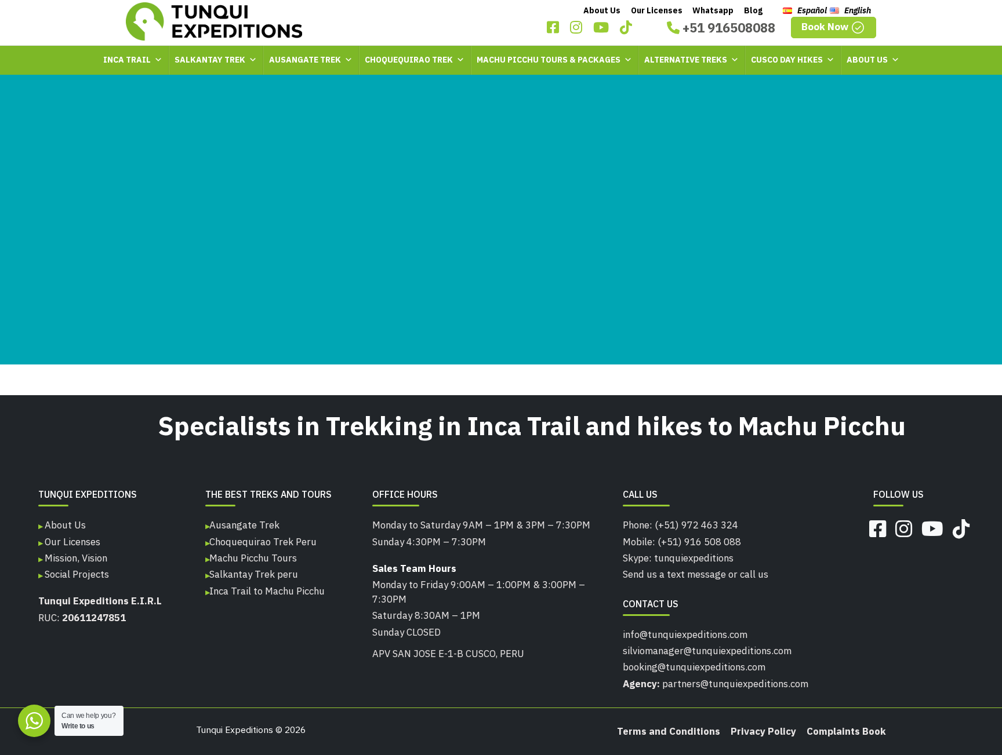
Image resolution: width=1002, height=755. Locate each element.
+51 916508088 (727, 27)
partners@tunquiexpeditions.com (735, 683)
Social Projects (75, 574)
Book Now (826, 26)
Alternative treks (685, 59)
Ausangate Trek (305, 59)
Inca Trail (127, 59)
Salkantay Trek (210, 59)
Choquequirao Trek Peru (263, 541)
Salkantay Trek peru (253, 574)
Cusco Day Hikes (787, 59)
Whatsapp (713, 10)
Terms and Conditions (668, 731)
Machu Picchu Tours (253, 558)
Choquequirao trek (409, 59)
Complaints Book (846, 731)
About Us (601, 10)
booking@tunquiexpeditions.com (694, 667)
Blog (753, 10)
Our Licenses (656, 10)
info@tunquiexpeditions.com (685, 634)
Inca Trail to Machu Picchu (267, 591)
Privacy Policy (763, 731)
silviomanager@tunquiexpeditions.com (707, 650)
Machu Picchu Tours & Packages (548, 59)
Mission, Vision (74, 558)
